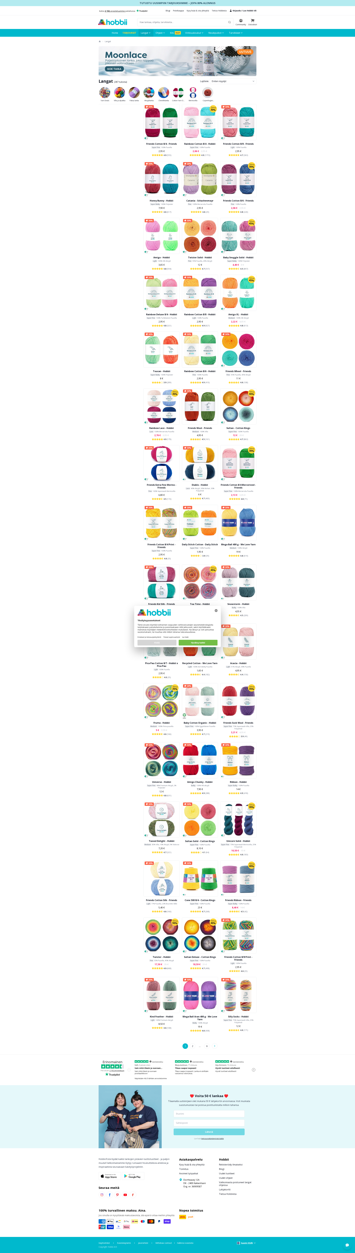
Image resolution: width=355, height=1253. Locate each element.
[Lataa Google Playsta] (133, 1176)
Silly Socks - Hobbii (238, 1016)
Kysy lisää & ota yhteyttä (198, 10)
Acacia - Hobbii (238, 663)
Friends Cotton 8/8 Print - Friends (238, 958)
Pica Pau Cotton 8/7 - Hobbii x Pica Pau (161, 665)
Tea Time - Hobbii (200, 604)
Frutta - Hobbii (162, 722)
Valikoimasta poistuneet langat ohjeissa (235, 1184)
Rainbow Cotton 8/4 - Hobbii (199, 143)
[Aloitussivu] (100, 41)
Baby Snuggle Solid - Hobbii (238, 257)
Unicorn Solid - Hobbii (238, 841)
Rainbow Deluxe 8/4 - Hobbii (161, 314)
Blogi (168, 10)
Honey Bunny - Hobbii (161, 200)
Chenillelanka (164, 100)
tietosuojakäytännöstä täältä (212, 1138)
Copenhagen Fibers (208, 100)
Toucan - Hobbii (161, 371)
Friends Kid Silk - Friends (161, 604)
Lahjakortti (224, 1189)
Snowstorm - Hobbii (238, 604)
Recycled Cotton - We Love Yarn (199, 663)
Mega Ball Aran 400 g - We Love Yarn (200, 1018)
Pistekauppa (178, 10)
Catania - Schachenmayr (199, 200)
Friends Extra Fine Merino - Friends (161, 486)
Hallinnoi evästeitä (185, 1243)
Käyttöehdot (104, 1243)
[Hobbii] (112, 22)
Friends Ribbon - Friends (238, 900)
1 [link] (185, 1046)
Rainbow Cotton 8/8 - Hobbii (199, 314)
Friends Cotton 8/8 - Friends (238, 143)
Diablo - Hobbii (200, 484)
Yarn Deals (105, 100)
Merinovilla (193, 100)
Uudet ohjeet (226, 1177)
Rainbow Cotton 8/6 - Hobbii (199, 371)
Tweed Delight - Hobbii (161, 841)
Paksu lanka (134, 100)
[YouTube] (125, 1194)
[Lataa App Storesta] (110, 1176)
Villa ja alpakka (119, 100)
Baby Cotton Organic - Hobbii (200, 722)
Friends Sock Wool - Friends (238, 722)
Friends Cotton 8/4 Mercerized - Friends (238, 486)
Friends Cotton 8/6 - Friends (238, 200)
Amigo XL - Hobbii (238, 314)
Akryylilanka (149, 100)
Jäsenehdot (143, 1243)
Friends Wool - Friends (200, 428)
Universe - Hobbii (161, 782)
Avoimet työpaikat (188, 1173)
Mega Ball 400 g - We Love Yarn (238, 544)
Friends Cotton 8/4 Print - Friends (162, 546)
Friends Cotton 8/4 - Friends (161, 143)
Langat (108, 41)
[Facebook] (109, 1194)
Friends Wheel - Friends (238, 371)
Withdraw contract (163, 1243)
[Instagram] (102, 1194)
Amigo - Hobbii (161, 257)
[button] (252, 22)
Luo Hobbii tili (249, 10)
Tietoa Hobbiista (219, 10)
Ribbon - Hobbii (238, 782)
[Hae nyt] (229, 22)
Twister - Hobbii (162, 957)
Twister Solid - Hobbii (200, 257)
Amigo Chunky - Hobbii (200, 782)
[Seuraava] (214, 1046)
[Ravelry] (133, 1194)
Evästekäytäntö (124, 1243)
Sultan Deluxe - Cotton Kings (200, 957)
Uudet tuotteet (226, 1173)
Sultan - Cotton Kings (238, 428)
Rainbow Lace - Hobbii (161, 428)
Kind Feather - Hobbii (161, 1016)
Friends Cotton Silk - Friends (161, 900)
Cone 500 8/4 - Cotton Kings (200, 900)
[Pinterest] (117, 1194)
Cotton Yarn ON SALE (178, 100)
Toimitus (183, 1169)
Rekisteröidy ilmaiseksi (231, 1164)
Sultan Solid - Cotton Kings (200, 841)
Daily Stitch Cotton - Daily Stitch (200, 544)
